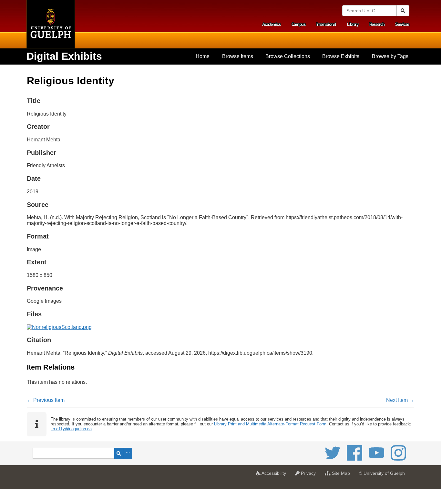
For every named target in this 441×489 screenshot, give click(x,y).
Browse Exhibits (340, 56)
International (326, 24)
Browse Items (237, 56)
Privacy (309, 475)
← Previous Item (46, 400)
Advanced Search (127, 453)
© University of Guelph (382, 473)
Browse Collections (287, 56)
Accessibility (275, 475)
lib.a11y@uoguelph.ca (71, 428)
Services (402, 24)
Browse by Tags (390, 56)
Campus (298, 24)
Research (377, 24)
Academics (271, 24)
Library (352, 24)
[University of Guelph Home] (50, 24)
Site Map (342, 475)
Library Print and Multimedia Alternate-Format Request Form (270, 424)
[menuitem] (203, 56)
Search (118, 453)
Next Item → (400, 400)
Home (203, 56)
